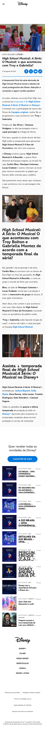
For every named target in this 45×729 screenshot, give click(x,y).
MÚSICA (22, 668)
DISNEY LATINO (22, 673)
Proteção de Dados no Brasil (31, 693)
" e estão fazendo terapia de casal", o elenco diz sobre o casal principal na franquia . (22, 323)
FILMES (23, 653)
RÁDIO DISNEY (22, 658)
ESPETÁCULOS (22, 663)
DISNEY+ (22, 649)
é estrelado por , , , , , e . (22, 394)
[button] (3, 4)
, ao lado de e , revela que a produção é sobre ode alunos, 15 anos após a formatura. (22, 292)
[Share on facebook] (26, 71)
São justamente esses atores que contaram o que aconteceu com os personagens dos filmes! (21, 184)
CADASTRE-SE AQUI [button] (22, 459)
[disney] (22, 640)
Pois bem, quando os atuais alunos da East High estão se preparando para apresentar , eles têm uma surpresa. (21, 142)
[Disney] (22, 4)
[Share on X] (31, 71)
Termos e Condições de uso (22, 699)
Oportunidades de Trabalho (22, 705)
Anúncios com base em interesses (22, 711)
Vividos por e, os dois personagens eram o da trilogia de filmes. (20, 128)
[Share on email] (36, 71)
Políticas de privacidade (12, 693)
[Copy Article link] (40, 71)
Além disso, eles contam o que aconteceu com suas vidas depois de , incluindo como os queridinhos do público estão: (22, 309)
